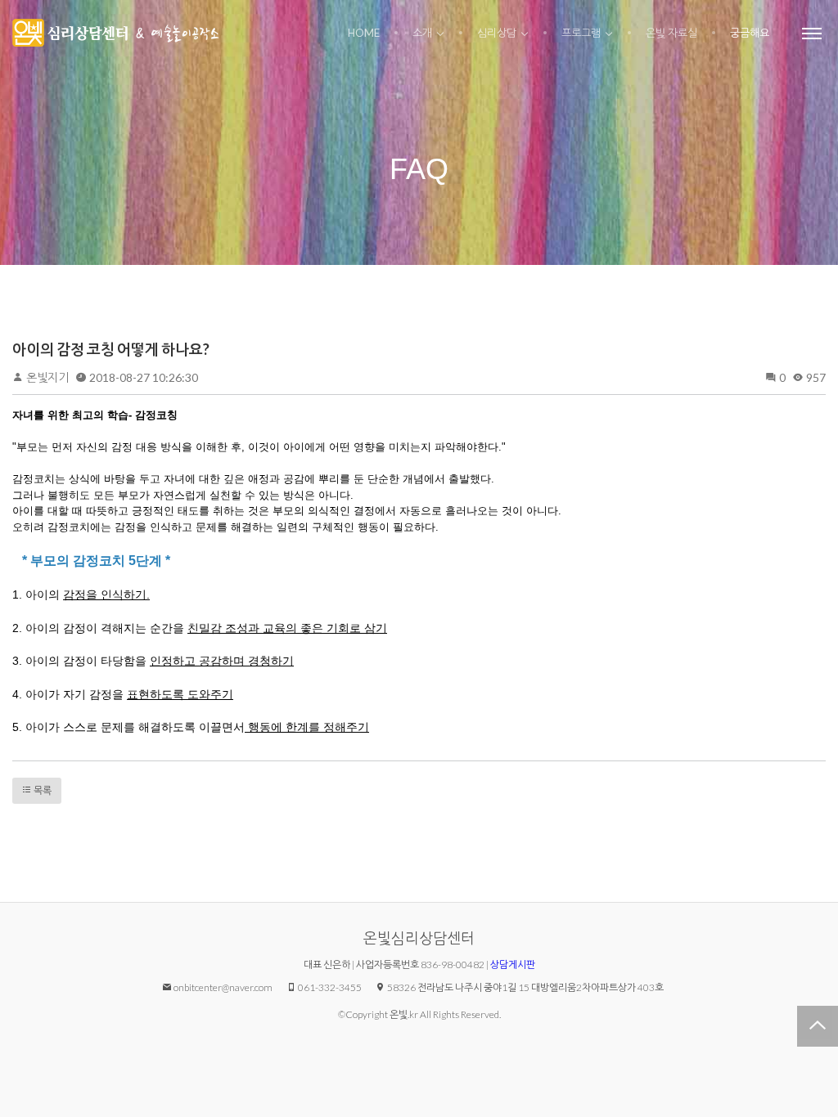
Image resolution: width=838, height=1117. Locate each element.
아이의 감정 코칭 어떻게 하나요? (111, 349)
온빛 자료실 (671, 32)
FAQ (419, 169)
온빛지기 (47, 377)
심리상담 (496, 32)
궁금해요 (749, 32)
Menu (812, 32)
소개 (422, 32)
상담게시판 (512, 964)
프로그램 (581, 32)
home (364, 32)
